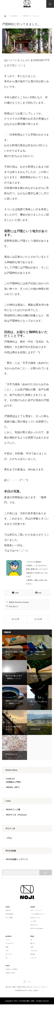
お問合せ (36, 990)
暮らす (15, 606)
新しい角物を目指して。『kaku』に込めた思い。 (39, 647)
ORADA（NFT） (13, 787)
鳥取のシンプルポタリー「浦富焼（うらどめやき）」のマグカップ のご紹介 (14, 697)
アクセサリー (10, 943)
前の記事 (15, 619)
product (9, 936)
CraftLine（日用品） (12, 969)
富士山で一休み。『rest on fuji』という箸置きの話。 (14, 647)
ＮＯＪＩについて (36, 910)
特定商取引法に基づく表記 (23, 990)
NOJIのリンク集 (13, 809)
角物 (7, 947)
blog (10, 606)
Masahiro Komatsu (22, 602)
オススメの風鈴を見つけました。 (14, 722)
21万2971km (39, 722)
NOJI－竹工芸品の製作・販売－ (25, 1001)
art (6, 958)
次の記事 (38, 619)
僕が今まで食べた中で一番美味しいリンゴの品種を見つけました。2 (14, 672)
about (32, 907)
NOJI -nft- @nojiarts (36, 928)
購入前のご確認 (11, 987)
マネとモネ (33, 950)
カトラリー (9, 954)
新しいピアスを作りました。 (39, 697)
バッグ (8, 940)
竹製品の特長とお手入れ (24, 987)
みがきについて (35, 917)
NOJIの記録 (9, 914)
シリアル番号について (37, 914)
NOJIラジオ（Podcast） (17, 815)
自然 (31, 947)
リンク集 (33, 921)
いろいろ (33, 958)
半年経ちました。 (14, 747)
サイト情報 (9, 917)
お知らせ (8, 910)
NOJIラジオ (34, 925)
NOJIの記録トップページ (17, 859)
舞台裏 (32, 954)
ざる (7, 950)
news (8, 907)
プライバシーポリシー (40, 987)
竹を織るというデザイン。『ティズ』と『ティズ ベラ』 (39, 672)
